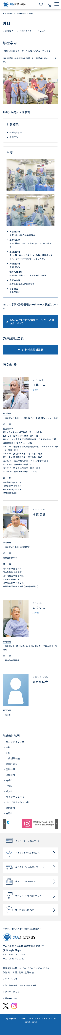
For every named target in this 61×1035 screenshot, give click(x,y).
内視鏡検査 (14, 758)
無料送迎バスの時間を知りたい (30, 867)
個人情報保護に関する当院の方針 (20, 985)
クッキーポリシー (13, 991)
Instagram (14, 1006)
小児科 (9, 786)
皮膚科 (9, 780)
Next (56, 824)
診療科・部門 (11, 736)
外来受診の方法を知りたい (27, 853)
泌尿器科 (10, 774)
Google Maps (13, 950)
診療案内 (9, 30)
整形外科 (10, 769)
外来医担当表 (25, 30)
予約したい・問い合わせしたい (29, 895)
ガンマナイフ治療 (15, 741)
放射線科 (10, 807)
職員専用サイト (12, 998)
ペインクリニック (15, 796)
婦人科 (9, 791)
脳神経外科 (12, 764)
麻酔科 (9, 813)
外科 (8, 752)
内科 (8, 747)
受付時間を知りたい (24, 909)
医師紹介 (41, 30)
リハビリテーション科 (17, 802)
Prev (4, 824)
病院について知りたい (25, 881)
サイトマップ (11, 979)
